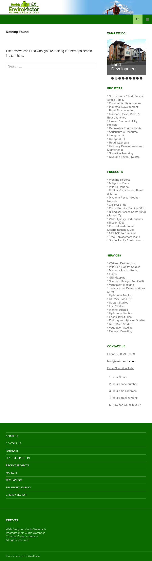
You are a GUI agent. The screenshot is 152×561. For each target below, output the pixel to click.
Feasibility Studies (18, 487)
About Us (12, 436)
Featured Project (18, 458)
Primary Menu (147, 19)
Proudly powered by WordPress (23, 556)
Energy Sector (16, 495)
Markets (11, 472)
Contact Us (13, 443)
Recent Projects (17, 465)
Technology (14, 480)
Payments (12, 450)
